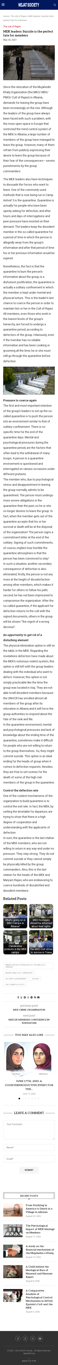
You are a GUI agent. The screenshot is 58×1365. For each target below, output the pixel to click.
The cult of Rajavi (19, 16)
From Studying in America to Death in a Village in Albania (39, 1209)
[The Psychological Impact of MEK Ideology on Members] (13, 1230)
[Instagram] (32, 1338)
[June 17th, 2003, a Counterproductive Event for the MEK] (29, 1059)
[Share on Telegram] (31, 997)
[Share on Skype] (35, 997)
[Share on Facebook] (18, 997)
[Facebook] (17, 1338)
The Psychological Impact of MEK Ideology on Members (40, 1229)
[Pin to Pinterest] (25, 997)
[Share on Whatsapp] (28, 997)
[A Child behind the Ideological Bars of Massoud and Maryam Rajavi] (13, 1271)
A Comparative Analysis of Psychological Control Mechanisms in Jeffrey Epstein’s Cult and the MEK (39, 1299)
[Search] (54, 5)
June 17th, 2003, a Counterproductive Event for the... (29, 1085)
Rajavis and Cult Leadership (19, 973)
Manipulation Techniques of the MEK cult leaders (25, 966)
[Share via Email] (38, 997)
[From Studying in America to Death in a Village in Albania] (13, 1210)
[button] (6, 1070)
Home (6, 16)
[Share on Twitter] (21, 997)
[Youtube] (40, 1338)
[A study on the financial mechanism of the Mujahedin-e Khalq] (13, 1251)
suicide (35, 979)
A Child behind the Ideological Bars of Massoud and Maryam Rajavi (39, 1271)
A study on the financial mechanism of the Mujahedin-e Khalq (40, 1250)
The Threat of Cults (14, 985)
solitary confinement (16, 979)
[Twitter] (25, 1338)
